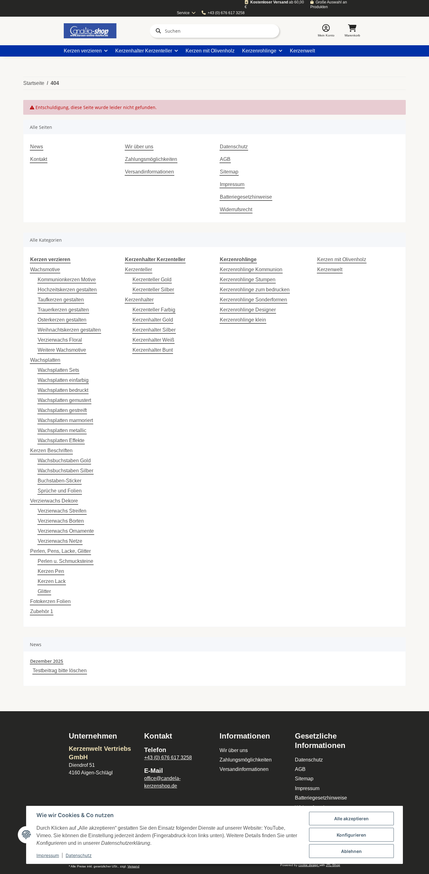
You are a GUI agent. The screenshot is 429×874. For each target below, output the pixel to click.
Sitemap (229, 171)
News (36, 146)
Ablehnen (351, 851)
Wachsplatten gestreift (62, 410)
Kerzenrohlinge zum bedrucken (255, 289)
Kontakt (38, 159)
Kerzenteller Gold (152, 279)
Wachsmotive (45, 269)
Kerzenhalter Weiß (153, 340)
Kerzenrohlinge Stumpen (247, 279)
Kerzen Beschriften (51, 450)
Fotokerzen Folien (50, 601)
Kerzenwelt (329, 269)
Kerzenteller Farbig (154, 309)
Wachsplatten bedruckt (63, 390)
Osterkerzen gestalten (62, 319)
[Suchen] (157, 31)
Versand (133, 866)
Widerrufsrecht (236, 209)
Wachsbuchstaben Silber (65, 470)
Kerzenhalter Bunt (153, 350)
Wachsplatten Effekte (61, 440)
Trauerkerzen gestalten (63, 309)
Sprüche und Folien (60, 490)
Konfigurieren (351, 835)
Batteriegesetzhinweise (246, 197)
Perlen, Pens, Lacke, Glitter (60, 551)
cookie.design (308, 865)
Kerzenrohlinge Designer (248, 309)
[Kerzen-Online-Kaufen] (90, 30)
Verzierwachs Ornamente (66, 531)
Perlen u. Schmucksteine (65, 561)
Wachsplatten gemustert (64, 400)
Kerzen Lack (52, 581)
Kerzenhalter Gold (153, 319)
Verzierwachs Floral (60, 340)
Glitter (44, 591)
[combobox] (186, 13)
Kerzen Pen (51, 571)
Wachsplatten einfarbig (63, 380)
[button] (326, 31)
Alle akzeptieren (351, 818)
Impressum (232, 184)
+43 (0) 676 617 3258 (226, 13)
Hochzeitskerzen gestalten (67, 289)
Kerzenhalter (139, 299)
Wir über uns (139, 146)
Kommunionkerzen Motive (67, 279)
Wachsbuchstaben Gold (64, 460)
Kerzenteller (138, 269)
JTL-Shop (333, 865)
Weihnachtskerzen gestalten (69, 330)
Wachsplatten (45, 360)
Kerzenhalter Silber (154, 330)
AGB (225, 159)
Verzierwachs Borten (61, 521)
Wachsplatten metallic (62, 430)
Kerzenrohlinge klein (243, 319)
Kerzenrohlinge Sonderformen (253, 299)
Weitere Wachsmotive (62, 350)
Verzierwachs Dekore (54, 500)
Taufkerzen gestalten (61, 299)
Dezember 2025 (46, 661)
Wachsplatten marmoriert (65, 420)
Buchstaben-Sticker (59, 480)
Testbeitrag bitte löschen (60, 670)
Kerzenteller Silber (153, 289)
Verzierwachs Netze (60, 541)
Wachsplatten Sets (58, 370)
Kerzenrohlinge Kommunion (251, 269)
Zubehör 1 (41, 611)
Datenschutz (234, 146)
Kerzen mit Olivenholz (341, 259)
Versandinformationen (149, 171)
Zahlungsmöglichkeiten (151, 159)
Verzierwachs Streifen (62, 511)
